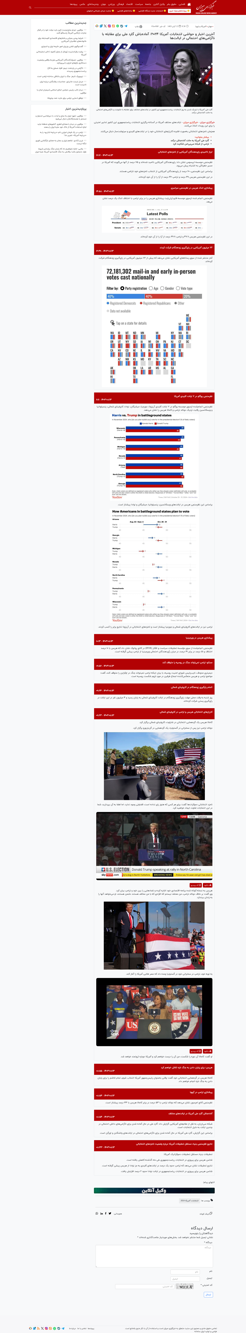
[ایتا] (113, 27)
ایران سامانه (199, 1331)
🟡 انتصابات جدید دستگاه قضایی (152, 11)
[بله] (121, 27)
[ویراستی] (101, 27)
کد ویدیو (194, 885)
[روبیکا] (97, 27)
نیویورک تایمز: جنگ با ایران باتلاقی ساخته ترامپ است (60, 76)
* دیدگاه (208, 1242)
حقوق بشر (171, 4)
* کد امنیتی (206, 1285)
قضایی (182, 4)
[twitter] (110, 1213)
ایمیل (209, 1278)
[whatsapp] (97, 1214)
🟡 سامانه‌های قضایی (126, 11)
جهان (103, 4)
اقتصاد (129, 4)
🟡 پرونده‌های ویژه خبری (179, 11)
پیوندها (73, 4)
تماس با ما (81, 1328)
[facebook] (105, 1214)
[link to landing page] (206, 7)
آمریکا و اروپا (200, 26)
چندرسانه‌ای (93, 4)
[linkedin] (101, 1214)
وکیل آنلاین (159, 4)
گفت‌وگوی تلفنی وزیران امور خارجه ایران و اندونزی (62, 46)
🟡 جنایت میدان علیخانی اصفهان (100, 11)
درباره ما (72, 1328)
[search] (30, 7)
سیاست (139, 4)
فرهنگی (120, 4)
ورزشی (111, 4)
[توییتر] (105, 27)
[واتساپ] (117, 27)
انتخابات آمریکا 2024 (189, 1200)
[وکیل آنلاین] (154, 1190)
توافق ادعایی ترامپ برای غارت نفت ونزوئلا (65, 98)
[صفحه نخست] (189, 4)
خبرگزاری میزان (207, 122)
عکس (82, 4)
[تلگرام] (125, 27)
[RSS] (38, 1329)
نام (210, 1271)
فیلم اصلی (202, 892)
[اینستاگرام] (109, 27)
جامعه (148, 4)
